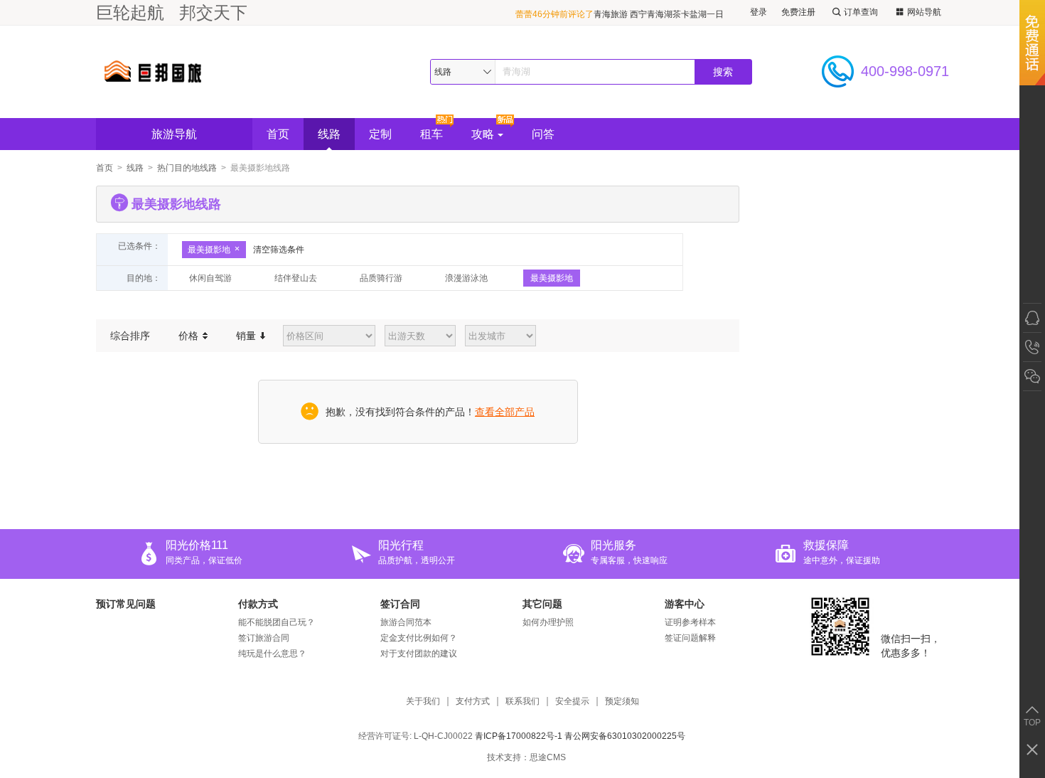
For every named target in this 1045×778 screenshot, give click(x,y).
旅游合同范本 (406, 622)
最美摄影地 (209, 250)
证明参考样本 (690, 622)
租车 (431, 134)
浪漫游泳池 (466, 278)
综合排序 (130, 335)
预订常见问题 (126, 603)
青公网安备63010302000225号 (624, 736)
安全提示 (572, 701)
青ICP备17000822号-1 (518, 736)
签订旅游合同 (263, 638)
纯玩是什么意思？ (272, 654)
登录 (758, 12)
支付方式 (473, 701)
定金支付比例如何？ (418, 638)
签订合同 (400, 603)
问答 (543, 134)
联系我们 (522, 701)
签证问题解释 (690, 638)
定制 (380, 134)
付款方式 (258, 603)
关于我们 (423, 701)
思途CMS (548, 757)
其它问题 (542, 603)
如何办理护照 (548, 622)
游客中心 (684, 603)
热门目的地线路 (187, 168)
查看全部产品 (505, 411)
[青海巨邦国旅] (202, 71)
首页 (278, 134)
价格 (189, 335)
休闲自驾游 (210, 278)
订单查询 (861, 12)
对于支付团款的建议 (418, 654)
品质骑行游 (381, 278)
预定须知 (622, 701)
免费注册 (798, 12)
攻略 (482, 134)
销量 (247, 335)
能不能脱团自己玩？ (276, 622)
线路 (329, 134)
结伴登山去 (295, 278)
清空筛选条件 (278, 250)
